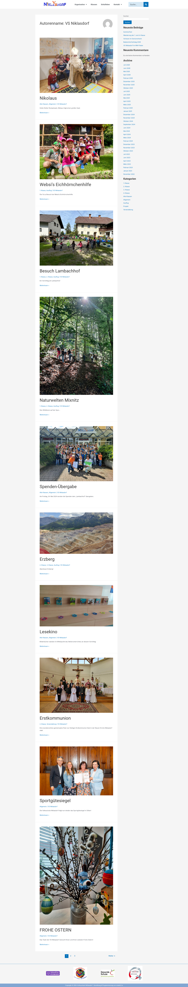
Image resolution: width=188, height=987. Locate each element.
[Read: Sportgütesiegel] (76, 771)
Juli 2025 (126, 91)
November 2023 (129, 148)
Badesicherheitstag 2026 (132, 42)
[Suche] (146, 4)
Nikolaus (48, 98)
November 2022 (129, 174)
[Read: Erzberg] (76, 533)
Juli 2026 (126, 65)
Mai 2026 (126, 71)
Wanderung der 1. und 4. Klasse (134, 35)
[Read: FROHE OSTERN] (76, 875)
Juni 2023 (126, 157)
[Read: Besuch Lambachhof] (76, 238)
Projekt (125, 206)
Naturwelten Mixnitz (59, 400)
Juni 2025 (126, 95)
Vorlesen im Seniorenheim (132, 39)
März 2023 (127, 164)
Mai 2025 (126, 98)
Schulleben (105, 4)
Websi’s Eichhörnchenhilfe (65, 184)
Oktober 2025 (128, 88)
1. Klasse (43, 190)
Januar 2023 (127, 171)
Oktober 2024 (128, 121)
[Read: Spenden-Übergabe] (76, 453)
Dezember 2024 (129, 114)
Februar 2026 (128, 78)
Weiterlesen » (44, 113)
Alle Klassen (44, 104)
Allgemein (52, 104)
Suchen (126, 16)
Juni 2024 (126, 128)
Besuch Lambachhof (60, 271)
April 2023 (127, 161)
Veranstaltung (51, 724)
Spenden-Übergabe (58, 486)
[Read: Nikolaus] (76, 65)
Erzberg (47, 559)
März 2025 (127, 105)
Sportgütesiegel (55, 800)
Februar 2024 (128, 141)
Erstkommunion (55, 718)
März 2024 (127, 138)
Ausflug (49, 190)
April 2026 (127, 75)
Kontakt (117, 4)
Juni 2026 (126, 68)
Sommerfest (127, 32)
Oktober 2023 (128, 151)
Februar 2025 (128, 108)
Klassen (94, 4)
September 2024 (129, 124)
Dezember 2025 (129, 81)
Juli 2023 (126, 154)
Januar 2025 (127, 111)
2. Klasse (49, 277)
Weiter (111, 956)
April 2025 (127, 101)
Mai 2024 (126, 131)
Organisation (80, 4)
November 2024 (129, 118)
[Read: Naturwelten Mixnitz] (76, 346)
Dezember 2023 (129, 144)
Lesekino (48, 631)
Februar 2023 (128, 167)
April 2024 (127, 134)
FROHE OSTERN (55, 930)
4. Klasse (126, 193)
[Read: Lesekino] (76, 605)
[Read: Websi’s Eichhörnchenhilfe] (76, 151)
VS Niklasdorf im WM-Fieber (133, 45)
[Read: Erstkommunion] (76, 685)
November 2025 (129, 85)
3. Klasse (50, 565)
